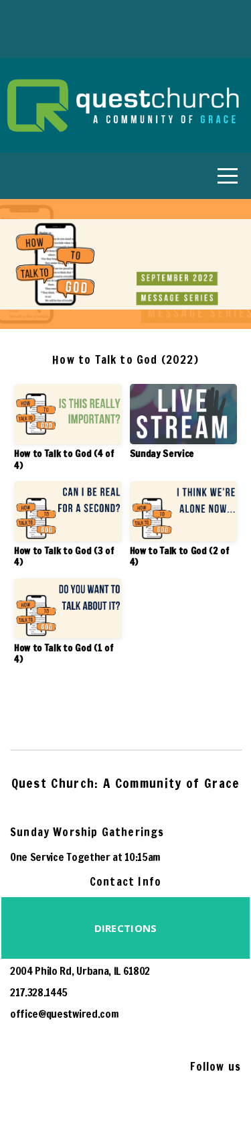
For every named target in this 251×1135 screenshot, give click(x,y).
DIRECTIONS (125, 928)
